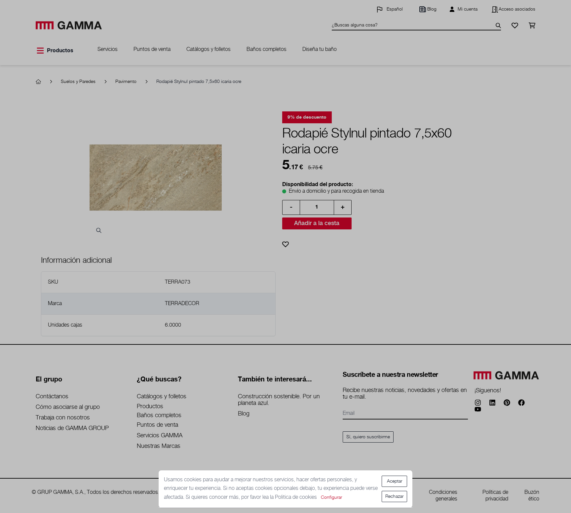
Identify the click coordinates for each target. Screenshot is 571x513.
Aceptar (394, 481)
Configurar (331, 497)
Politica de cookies (296, 497)
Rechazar (394, 496)
